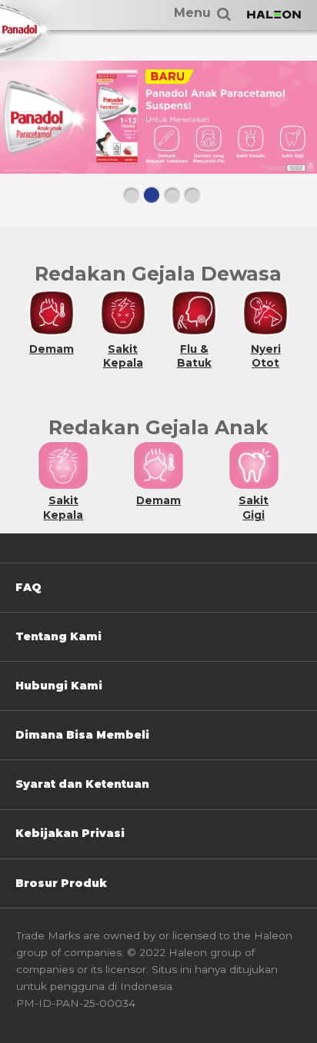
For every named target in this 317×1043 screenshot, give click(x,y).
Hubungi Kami (58, 685)
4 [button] (192, 195)
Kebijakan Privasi (70, 833)
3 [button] (172, 195)
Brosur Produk (61, 883)
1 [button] (131, 195)
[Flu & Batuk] (194, 334)
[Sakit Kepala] (123, 334)
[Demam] (51, 334)
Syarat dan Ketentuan (82, 784)
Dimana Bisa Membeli (82, 735)
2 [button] (152, 195)
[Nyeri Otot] (265, 334)
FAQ (28, 587)
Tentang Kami (58, 636)
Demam (51, 349)
